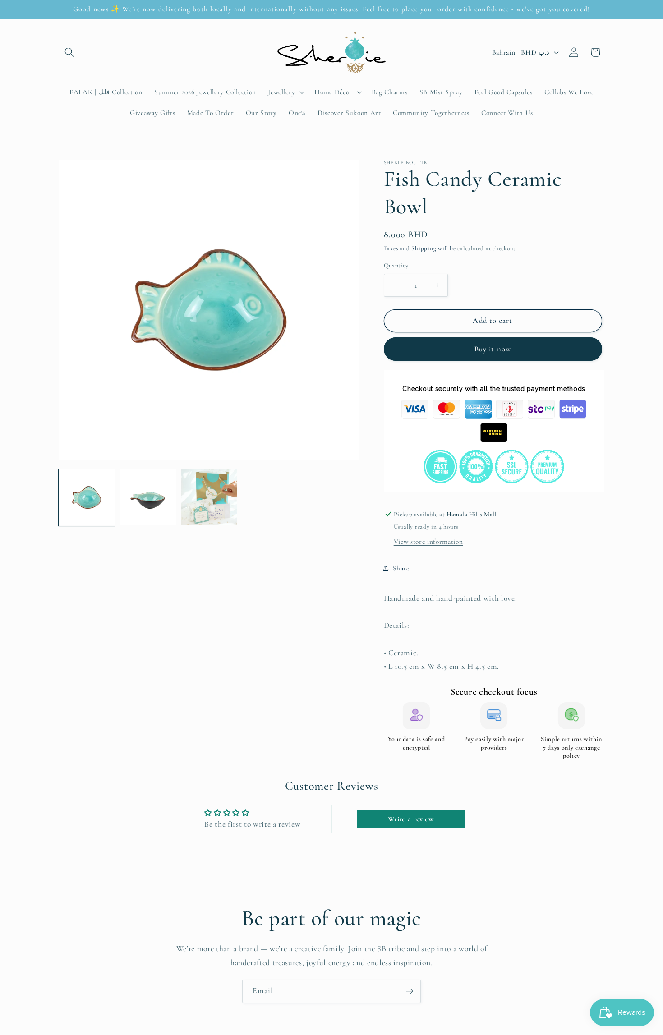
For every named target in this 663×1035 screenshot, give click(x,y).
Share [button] (401, 568)
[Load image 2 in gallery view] (147, 497)
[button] (69, 52)
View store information (428, 542)
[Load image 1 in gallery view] (87, 497)
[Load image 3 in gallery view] (209, 497)
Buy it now (492, 348)
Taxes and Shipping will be (420, 248)
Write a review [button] (411, 818)
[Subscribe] (409, 991)
